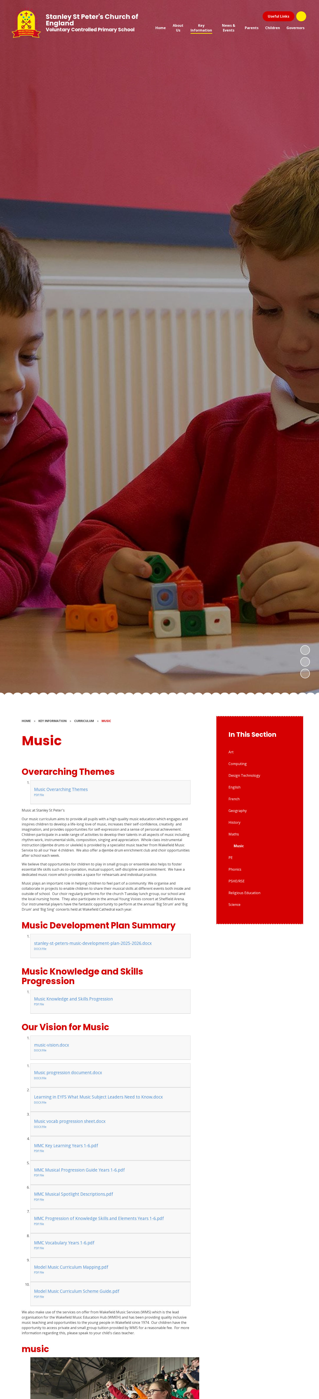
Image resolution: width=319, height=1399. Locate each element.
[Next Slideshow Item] (305, 650)
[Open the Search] (301, 16)
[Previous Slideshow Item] (305, 662)
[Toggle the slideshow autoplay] (305, 673)
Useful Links (278, 16)
